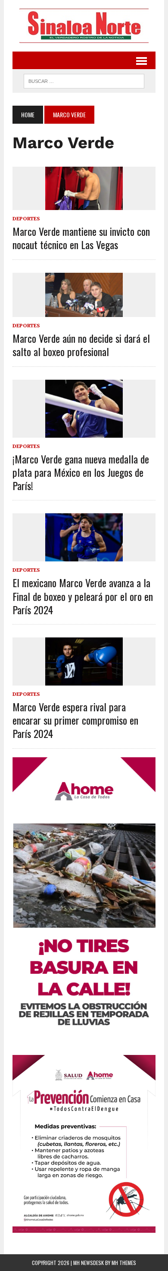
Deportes (26, 218)
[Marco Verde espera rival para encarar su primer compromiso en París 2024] (84, 679)
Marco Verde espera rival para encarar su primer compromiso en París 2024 (75, 720)
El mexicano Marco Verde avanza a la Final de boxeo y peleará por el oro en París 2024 (82, 596)
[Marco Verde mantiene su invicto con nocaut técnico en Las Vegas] (84, 204)
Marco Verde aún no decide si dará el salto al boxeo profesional (81, 344)
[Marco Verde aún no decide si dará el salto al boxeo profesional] (84, 311)
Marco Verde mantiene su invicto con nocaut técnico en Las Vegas (81, 237)
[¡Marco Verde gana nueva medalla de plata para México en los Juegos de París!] (84, 431)
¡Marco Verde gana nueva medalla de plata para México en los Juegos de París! (80, 472)
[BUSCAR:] (84, 80)
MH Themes (124, 1262)
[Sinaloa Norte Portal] (84, 26)
